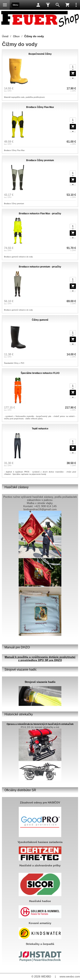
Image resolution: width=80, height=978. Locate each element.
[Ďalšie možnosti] (76, 5)
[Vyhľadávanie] (58, 5)
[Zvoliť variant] (73, 73)
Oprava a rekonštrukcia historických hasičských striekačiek (40, 724)
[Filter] (48, 5)
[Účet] (38, 5)
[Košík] (67, 5)
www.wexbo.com (70, 976)
